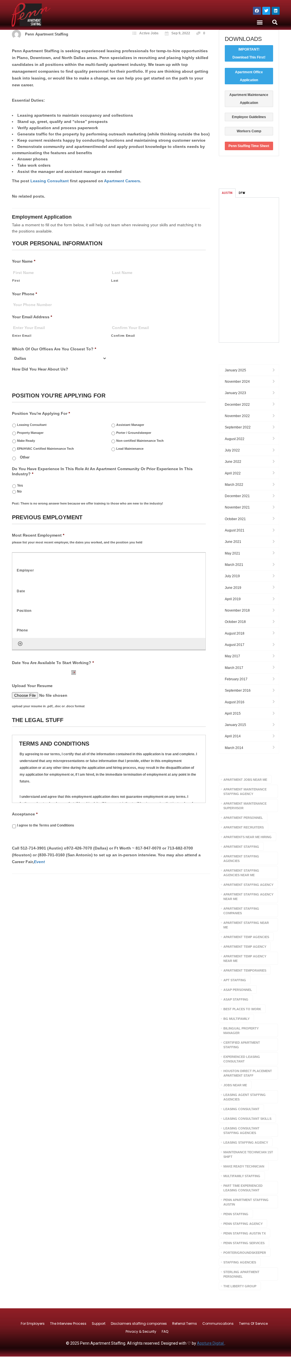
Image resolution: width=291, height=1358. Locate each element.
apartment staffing (241, 846)
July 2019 (232, 576)
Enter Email (21, 335)
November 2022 (237, 416)
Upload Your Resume (32, 685)
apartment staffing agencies (241, 859)
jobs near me (235, 1085)
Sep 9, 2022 (180, 33)
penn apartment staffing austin (246, 1202)
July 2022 (232, 450)
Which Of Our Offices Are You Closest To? (54, 349)
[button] (260, 22)
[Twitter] (266, 11)
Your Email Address (32, 317)
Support (98, 1323)
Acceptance (25, 814)
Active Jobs (149, 33)
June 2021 (233, 542)
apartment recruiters (243, 827)
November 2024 (237, 382)
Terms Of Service (253, 1323)
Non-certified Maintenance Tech (140, 440)
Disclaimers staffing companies (139, 1323)
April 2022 (233, 473)
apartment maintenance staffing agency (245, 792)
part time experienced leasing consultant (243, 1188)
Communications (218, 1323)
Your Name (23, 261)
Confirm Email (123, 335)
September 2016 (238, 690)
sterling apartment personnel (241, 1274)
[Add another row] (20, 643)
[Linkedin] (276, 11)
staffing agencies (239, 1262)
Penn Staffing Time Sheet (248, 146)
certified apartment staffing (241, 1045)
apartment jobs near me (245, 779)
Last (115, 280)
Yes (20, 485)
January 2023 (235, 393)
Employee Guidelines (249, 117)
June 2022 (233, 462)
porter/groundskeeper (244, 1252)
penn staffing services (244, 1243)
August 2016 (234, 702)
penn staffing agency (243, 1223)
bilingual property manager (241, 1031)
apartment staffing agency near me (248, 897)
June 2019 (233, 588)
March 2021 (234, 565)
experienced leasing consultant (241, 1059)
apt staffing (234, 980)
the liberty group (239, 1286)
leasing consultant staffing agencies (241, 1131)
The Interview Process (68, 1323)
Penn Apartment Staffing (46, 34)
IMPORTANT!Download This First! (248, 53)
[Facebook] (257, 11)
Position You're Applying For (41, 413)
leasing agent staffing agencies (244, 1097)
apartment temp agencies (246, 937)
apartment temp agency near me (244, 958)
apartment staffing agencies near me (241, 873)
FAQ (165, 1331)
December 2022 (237, 405)
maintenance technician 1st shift (248, 1154)
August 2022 (234, 439)
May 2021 (232, 553)
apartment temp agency (244, 946)
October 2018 (235, 622)
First (16, 280)
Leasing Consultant (49, 181)
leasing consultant (241, 1109)
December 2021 (237, 496)
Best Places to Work (242, 1009)
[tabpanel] (249, 270)
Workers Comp (249, 131)
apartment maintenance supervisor (245, 806)
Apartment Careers (122, 181)
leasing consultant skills (247, 1118)
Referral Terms (184, 1323)
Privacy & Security (141, 1331)
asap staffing (235, 999)
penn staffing (235, 1214)
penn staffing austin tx (244, 1233)
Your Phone (24, 294)
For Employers (33, 1323)
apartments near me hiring (247, 837)
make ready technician (243, 1166)
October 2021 (235, 519)
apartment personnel (243, 817)
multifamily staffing (241, 1176)
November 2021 (237, 507)
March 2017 (234, 668)
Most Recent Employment (38, 535)
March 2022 (234, 485)
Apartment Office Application (249, 76)
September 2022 (238, 427)
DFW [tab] (242, 192)
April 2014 (233, 736)
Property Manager (30, 432)
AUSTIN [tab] (227, 192)
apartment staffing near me (246, 925)
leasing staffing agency (245, 1142)
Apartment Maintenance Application (248, 99)
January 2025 (235, 370)
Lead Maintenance (130, 448)
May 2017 (232, 656)
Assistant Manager (130, 424)
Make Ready (26, 440)
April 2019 (233, 599)
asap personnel (237, 989)
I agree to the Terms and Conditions (45, 825)
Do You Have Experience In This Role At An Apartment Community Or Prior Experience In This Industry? (102, 471)
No (19, 491)
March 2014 (234, 748)
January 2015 (235, 725)
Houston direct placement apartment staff (247, 1073)
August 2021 (234, 530)
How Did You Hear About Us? (40, 369)
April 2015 (233, 713)
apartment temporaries (244, 970)
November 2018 (237, 610)
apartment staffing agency (248, 884)
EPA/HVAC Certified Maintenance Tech (45, 448)
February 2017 (236, 679)
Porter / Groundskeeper (133, 432)
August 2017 (234, 645)
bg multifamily (236, 1018)
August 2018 (234, 633)
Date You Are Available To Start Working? (53, 662)
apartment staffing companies (241, 911)
